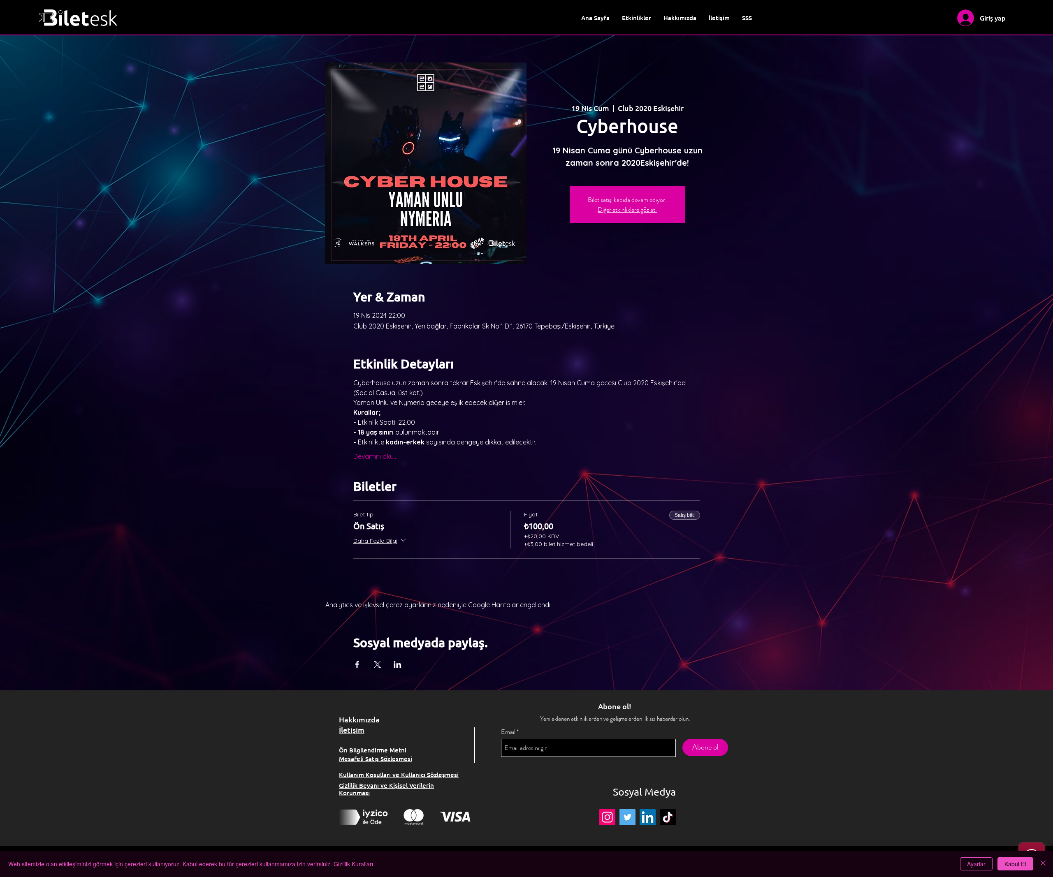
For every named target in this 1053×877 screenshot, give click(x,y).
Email (508, 732)
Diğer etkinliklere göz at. (627, 209)
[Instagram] (607, 817)
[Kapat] (1043, 863)
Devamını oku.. (374, 456)
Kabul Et (1015, 864)
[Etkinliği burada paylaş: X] (377, 664)
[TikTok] (668, 817)
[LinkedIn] (648, 817)
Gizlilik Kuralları (353, 864)
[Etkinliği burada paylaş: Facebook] (357, 664)
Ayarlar (976, 864)
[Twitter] (627, 817)
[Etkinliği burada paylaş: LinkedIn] (397, 664)
